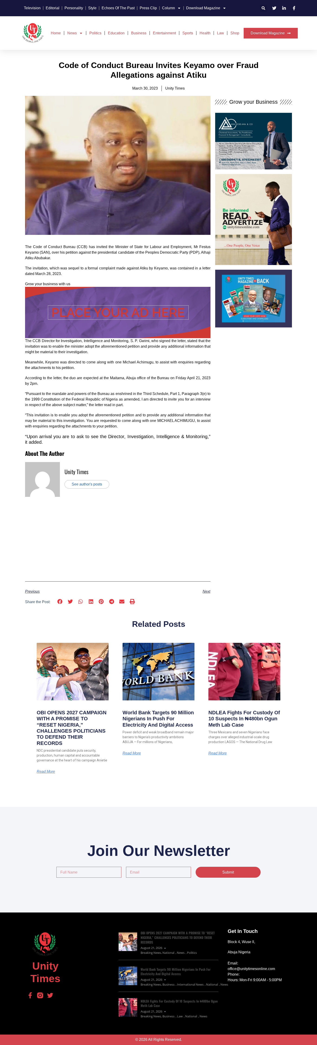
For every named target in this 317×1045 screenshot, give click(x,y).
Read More (46, 771)
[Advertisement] (117, 538)
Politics (95, 33)
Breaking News (151, 953)
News (72, 33)
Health (205, 33)
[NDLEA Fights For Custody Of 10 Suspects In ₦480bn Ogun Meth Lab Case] (128, 1007)
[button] (263, 8)
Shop (234, 33)
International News (190, 984)
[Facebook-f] (30, 995)
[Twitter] (50, 995)
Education (116, 33)
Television (32, 8)
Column (168, 8)
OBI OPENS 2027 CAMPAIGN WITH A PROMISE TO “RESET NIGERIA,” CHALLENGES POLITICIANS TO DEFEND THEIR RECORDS (72, 728)
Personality (74, 8)
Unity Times (76, 471)
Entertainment (164, 33)
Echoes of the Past (118, 8)
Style (92, 8)
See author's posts (87, 484)
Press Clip (148, 8)
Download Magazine (203, 8)
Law (220, 33)
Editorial (52, 8)
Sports (187, 33)
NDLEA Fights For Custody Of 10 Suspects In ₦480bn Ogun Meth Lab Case (244, 719)
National (168, 953)
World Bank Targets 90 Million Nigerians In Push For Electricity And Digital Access (158, 719)
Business (138, 33)
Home (56, 33)
